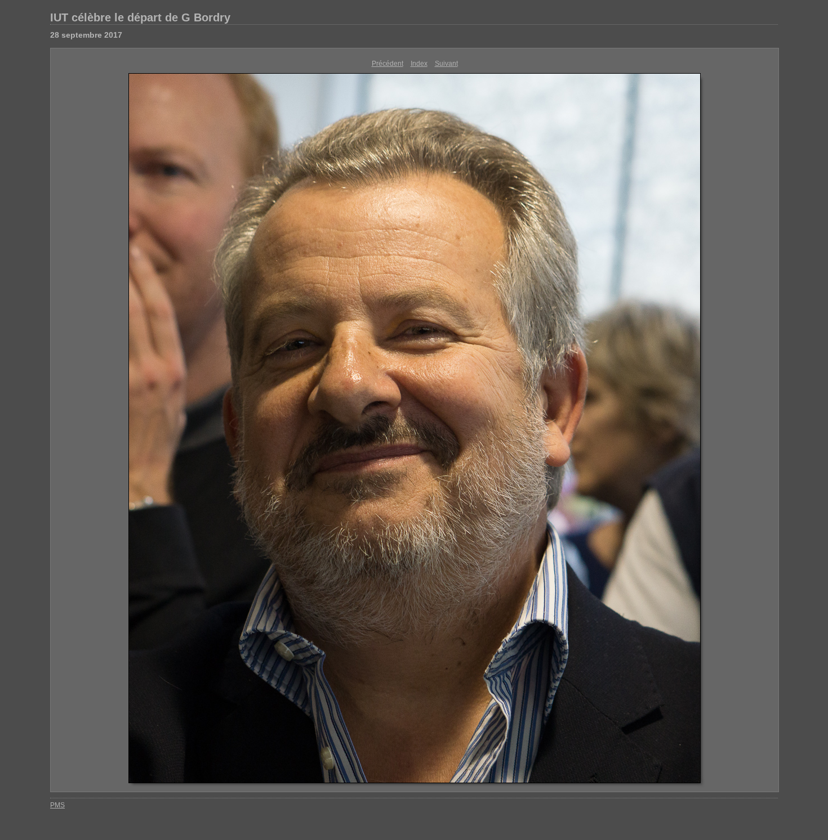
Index (419, 64)
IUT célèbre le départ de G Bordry (140, 17)
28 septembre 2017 (86, 34)
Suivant (446, 64)
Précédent (387, 64)
